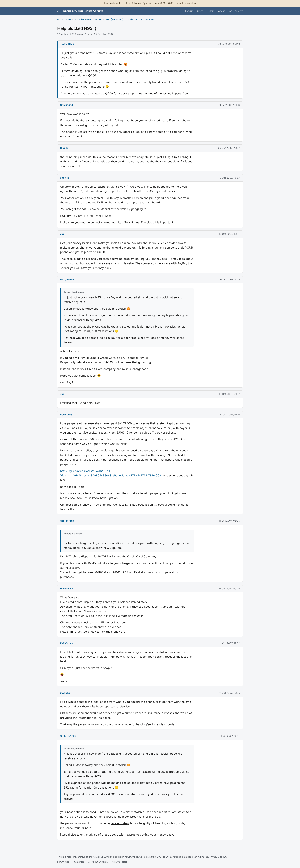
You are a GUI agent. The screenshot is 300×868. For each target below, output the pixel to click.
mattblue (65, 692)
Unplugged (66, 105)
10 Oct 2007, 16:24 (229, 234)
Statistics (79, 862)
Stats (211, 10)
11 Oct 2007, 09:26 (229, 588)
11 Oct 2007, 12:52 (229, 643)
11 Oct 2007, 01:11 (230, 414)
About (221, 10)
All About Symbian (98, 862)
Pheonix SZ (66, 588)
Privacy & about (218, 857)
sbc (62, 234)
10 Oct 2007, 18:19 (229, 279)
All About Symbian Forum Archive (80, 11)
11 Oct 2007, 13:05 (229, 692)
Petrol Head (67, 44)
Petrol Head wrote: (74, 292)
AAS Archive (236, 10)
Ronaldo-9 (66, 414)
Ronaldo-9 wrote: (73, 533)
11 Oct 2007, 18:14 (230, 736)
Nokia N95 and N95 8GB (140, 19)
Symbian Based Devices (88, 19)
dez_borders (67, 279)
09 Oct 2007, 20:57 (229, 147)
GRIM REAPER (68, 736)
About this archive (186, 3)
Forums (189, 10)
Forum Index (64, 19)
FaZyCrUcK (66, 643)
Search (200, 10)
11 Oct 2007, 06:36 (229, 520)
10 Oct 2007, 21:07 (229, 394)
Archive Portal (119, 862)
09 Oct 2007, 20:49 (229, 44)
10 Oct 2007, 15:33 (229, 177)
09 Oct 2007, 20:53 (229, 105)
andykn (64, 177)
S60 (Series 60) (114, 19)
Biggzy (64, 147)
